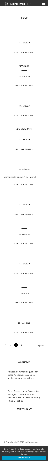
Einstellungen (24, 458)
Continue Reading (24, 52)
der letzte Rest (24, 129)
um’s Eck (24, 65)
